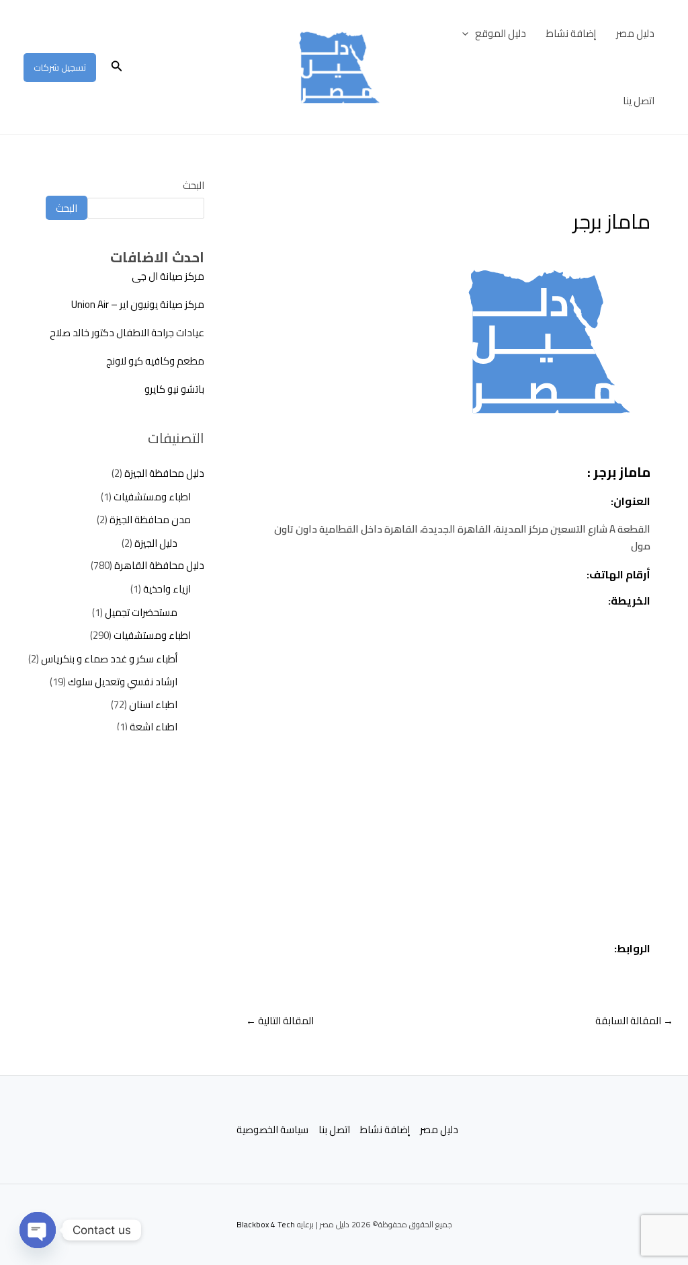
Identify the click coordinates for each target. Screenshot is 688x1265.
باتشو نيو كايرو (174, 389)
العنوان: (630, 501)
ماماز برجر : (618, 471)
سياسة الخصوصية (272, 1130)
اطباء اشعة (153, 726)
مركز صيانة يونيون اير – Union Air (137, 304)
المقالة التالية (280, 1020)
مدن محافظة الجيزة (150, 519)
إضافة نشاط (571, 33)
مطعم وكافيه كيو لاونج (155, 361)
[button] (468, 33)
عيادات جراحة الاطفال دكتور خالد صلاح (127, 332)
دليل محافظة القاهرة (159, 565)
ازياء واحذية (167, 589)
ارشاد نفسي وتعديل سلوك (122, 681)
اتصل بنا (334, 1130)
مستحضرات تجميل (141, 612)
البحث (193, 185)
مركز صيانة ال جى (168, 276)
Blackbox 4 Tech (265, 1224)
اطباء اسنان (153, 704)
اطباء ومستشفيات (152, 496)
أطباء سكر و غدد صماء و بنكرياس (109, 658)
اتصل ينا (638, 100)
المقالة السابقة (634, 1020)
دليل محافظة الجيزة (164, 473)
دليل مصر (635, 33)
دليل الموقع (500, 33)
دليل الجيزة (155, 543)
